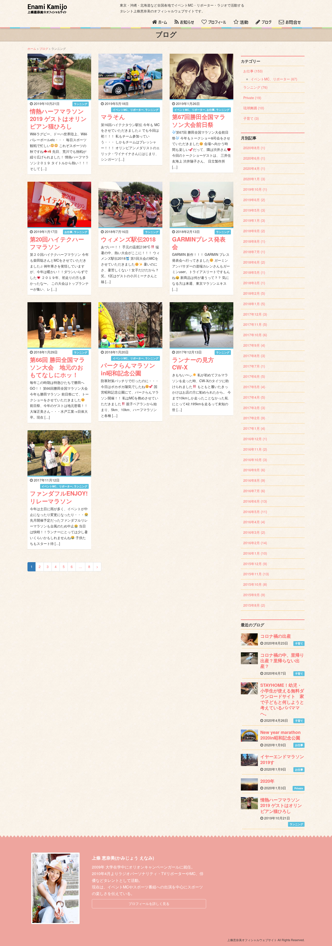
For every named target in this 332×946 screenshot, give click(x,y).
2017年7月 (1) (254, 366)
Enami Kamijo (47, 9)
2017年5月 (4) (254, 386)
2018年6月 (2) (254, 262)
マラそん (113, 116)
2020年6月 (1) (254, 158)
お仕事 (211, 110)
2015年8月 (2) (254, 605)
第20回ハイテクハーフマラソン (57, 243)
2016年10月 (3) (255, 459)
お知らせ (187, 22)
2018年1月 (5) (254, 303)
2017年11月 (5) (255, 324)
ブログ (266, 22)
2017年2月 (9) (254, 417)
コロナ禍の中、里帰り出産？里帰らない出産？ (282, 661)
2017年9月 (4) (254, 345)
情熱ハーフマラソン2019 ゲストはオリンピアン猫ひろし (58, 118)
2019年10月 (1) (255, 189)
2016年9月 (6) (254, 469)
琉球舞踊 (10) (253, 107)
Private (298, 788)
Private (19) (252, 97)
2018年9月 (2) (254, 230)
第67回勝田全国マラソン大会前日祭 (199, 120)
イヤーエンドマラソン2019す (282, 759)
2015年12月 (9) (255, 563)
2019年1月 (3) (254, 220)
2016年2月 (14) (255, 542)
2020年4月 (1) (254, 168)
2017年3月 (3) (254, 407)
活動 (244, 22)
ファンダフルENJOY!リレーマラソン (59, 497)
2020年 (267, 781)
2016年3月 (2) (254, 532)
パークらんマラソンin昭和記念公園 (128, 369)
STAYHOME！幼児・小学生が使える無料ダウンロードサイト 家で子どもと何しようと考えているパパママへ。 (282, 699)
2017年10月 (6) (255, 334)
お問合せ (293, 22)
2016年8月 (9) (254, 480)
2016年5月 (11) (255, 511)
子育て (299, 643)
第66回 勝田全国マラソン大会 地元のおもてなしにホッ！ (57, 367)
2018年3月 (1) (254, 282)
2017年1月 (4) (254, 428)
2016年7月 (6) (254, 490)
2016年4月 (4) (254, 521)
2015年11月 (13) (256, 573)
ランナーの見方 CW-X (196, 363)
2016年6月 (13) (255, 501)
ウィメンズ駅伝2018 (128, 239)
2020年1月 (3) (254, 178)
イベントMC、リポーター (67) (274, 79)
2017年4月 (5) (254, 397)
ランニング (80, 104)
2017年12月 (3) (255, 314)
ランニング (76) (255, 87)
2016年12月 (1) (255, 438)
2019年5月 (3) (254, 210)
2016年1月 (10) (255, 553)
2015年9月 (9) (254, 594)
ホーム (162, 22)
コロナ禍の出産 (275, 636)
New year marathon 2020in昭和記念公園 (280, 735)
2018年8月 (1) (254, 241)
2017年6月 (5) (254, 376)
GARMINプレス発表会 (199, 243)
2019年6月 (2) (254, 199)
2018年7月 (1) (254, 251)
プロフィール (217, 22)
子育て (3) (251, 118)
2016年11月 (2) (255, 449)
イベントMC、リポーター (128, 110)
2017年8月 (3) (254, 355)
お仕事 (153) (253, 71)
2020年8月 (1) (254, 147)
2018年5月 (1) (254, 272)
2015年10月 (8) (255, 584)
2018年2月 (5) (254, 293)
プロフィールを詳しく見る (149, 903)
